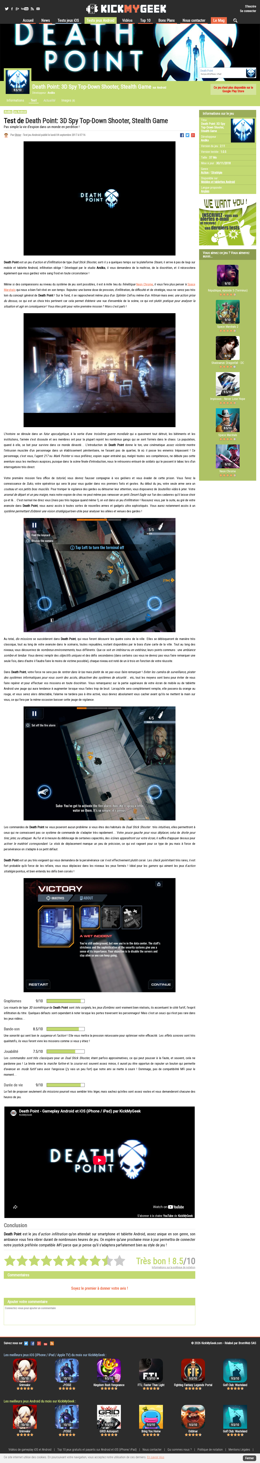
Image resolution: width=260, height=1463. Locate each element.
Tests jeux (68, 20)
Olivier (18, 134)
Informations (15, 100)
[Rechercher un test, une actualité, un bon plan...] (236, 20)
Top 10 (145, 20)
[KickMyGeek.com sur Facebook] (32, 1343)
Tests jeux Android (100, 20)
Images (68, 100)
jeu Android (20, 111)
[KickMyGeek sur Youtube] (25, 9)
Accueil (28, 20)
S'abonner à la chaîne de (165, 1216)
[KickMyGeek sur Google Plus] (17, 9)
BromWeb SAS (247, 1343)
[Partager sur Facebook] (182, 135)
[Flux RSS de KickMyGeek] (32, 9)
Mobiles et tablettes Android (218, 182)
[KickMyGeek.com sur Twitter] (26, 1343)
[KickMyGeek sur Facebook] (12, 9)
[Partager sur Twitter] (187, 135)
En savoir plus (155, 1457)
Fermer (249, 1458)
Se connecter (248, 11)
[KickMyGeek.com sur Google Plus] (39, 1343)
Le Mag (219, 20)
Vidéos (127, 20)
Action (205, 172)
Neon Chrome (144, 284)
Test (34, 100)
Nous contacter (194, 20)
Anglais (205, 191)
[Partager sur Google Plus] (193, 135)
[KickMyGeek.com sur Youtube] (45, 1343)
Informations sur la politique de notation (173, 1267)
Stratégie (216, 172)
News (45, 20)
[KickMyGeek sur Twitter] (7, 9)
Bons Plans (166, 20)
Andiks (8, 111)
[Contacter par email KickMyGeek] (38, 9)
